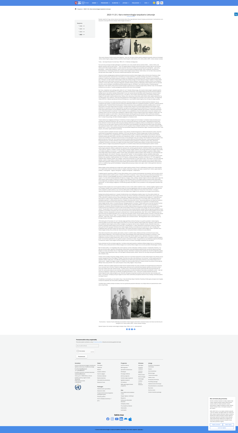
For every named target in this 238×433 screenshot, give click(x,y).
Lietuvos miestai (125, 365)
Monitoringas (151, 373)
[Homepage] (75, 9)
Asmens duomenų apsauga (154, 392)
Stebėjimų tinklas (125, 403)
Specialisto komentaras (126, 369)
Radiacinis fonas (101, 382)
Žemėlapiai (123, 371)
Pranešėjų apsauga (152, 381)
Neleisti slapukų (228, 424)
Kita (146, 3)
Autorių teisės (151, 390)
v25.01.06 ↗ (140, 429)
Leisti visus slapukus (222, 427)
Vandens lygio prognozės (127, 378)
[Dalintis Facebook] (127, 329)
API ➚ (98, 400)
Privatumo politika (97, 342)
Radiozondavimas (101, 378)
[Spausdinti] (134, 329)
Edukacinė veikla (101, 391)
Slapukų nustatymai (216, 424)
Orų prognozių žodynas (126, 406)
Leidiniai (140, 381)
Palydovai (99, 367)
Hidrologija (141, 379)
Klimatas (115, 3)
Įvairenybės (123, 410)
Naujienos (80, 9)
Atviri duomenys (152, 371)
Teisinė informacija (152, 375)
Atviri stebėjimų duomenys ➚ (104, 398)
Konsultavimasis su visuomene (155, 386)
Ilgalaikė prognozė (125, 380)
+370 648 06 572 (80, 370)
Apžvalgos (140, 365)
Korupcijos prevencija (153, 379)
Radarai (99, 369)
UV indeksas (124, 382)
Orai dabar (99, 365)
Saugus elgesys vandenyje (127, 396)
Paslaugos (135, 3)
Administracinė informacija (154, 383)
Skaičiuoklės (124, 408)
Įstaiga (125, 3)
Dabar (94, 3)
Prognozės (104, 3)
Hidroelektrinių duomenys (103, 380)
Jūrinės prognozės (125, 376)
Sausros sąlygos (101, 373)
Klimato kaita (141, 374)
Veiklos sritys (151, 377)
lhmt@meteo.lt (83, 369)
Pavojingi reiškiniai (125, 373)
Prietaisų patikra (101, 396)
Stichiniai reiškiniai (101, 376)
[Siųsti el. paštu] (132, 329)
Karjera (150, 369)
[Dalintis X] (129, 329)
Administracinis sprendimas (104, 388)
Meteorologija (141, 376)
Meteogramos (124, 367)
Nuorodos (150, 388)
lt (158, 3)
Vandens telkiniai (101, 371)
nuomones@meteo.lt (80, 373)
